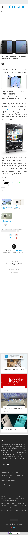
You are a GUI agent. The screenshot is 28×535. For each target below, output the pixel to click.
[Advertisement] (14, 25)
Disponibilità (18, 446)
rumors (10, 454)
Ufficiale (16, 458)
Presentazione (14, 452)
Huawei (24, 448)
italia (6, 450)
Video (20, 458)
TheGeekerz (11, 458)
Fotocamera (6, 448)
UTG (18, 231)
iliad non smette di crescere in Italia (11, 389)
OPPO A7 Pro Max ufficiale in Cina (15, 512)
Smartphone (9, 406)
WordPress (13, 524)
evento (23, 446)
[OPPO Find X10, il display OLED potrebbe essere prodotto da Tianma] (14, 400)
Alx (21, 524)
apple (2, 446)
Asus (5, 446)
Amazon (16, 444)
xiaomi (24, 458)
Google (15, 448)
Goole (11, 229)
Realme (23, 452)
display (15, 446)
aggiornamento (7, 444)
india (2, 450)
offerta (2, 452)
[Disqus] (14, 296)
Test (17, 456)
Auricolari (8, 446)
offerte (6, 452)
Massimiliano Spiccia (11, 63)
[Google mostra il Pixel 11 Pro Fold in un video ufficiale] (6, 216)
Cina (11, 446)
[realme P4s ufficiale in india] (14, 421)
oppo (9, 452)
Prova (19, 452)
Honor (20, 448)
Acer (2, 444)
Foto (2, 448)
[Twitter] (14, 528)
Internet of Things (8, 367)
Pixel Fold (4, 231)
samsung (8, 231)
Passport (14, 229)
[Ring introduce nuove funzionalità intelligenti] (14, 361)
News (14, 367)
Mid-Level (18, 450)
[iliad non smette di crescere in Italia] (14, 381)
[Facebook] (16, 528)
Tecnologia (14, 231)
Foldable (6, 229)
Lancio (11, 450)
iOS (4, 450)
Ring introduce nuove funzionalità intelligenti (14, 369)
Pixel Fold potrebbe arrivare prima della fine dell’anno (6, 207)
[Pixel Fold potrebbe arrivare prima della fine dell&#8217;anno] (6, 202)
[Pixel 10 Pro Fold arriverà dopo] (18, 202)
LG (14, 450)
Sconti (20, 454)
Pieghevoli (20, 229)
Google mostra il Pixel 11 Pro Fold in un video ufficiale (6, 221)
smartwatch (11, 456)
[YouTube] (12, 528)
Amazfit (12, 444)
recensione (4, 454)
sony (15, 456)
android (22, 444)
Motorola (21, 450)
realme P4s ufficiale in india (10, 429)
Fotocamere (10, 448)
